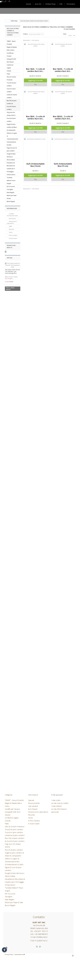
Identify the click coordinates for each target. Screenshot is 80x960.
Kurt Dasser (12, 218)
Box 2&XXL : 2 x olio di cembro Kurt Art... (63, 117)
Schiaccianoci (11, 174)
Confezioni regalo (10, 66)
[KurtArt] (9, 9)
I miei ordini (55, 800)
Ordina (25, 34)
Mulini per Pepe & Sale (11, 197)
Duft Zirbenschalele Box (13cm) (35, 165)
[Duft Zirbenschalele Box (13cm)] (35, 149)
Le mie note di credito (59, 803)
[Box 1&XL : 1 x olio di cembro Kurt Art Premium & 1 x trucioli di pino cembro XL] (35, 54)
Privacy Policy (9, 954)
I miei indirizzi (56, 806)
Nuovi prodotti (34, 803)
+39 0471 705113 (41, 931)
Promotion (71, 4)
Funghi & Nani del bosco (11, 155)
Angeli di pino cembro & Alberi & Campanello (12, 127)
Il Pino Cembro (13, 235)
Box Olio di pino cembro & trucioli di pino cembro (11, 105)
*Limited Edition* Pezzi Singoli (11, 180)
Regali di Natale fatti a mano (12, 48)
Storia (10, 232)
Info (60, 4)
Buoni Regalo (11, 201)
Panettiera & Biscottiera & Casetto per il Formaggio (11, 167)
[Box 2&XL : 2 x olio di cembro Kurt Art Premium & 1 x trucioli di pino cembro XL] (35, 102)
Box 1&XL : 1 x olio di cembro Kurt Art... (35, 70)
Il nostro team (13, 238)
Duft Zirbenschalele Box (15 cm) (63, 165)
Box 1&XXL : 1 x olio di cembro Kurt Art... (63, 70)
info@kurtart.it (41, 937)
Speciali (9, 258)
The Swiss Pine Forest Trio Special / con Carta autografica (12, 271)
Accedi (66, 11)
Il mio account (57, 795)
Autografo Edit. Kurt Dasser (11, 60)
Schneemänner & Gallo (11, 143)
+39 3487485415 (41, 934)
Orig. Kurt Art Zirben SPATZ (11, 113)
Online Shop (50, 4)
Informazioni (12, 208)
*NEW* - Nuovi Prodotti (11, 42)
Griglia (70, 35)
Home (28, 4)
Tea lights (10, 189)
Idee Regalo (10, 192)
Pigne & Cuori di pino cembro (12, 149)
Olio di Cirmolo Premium (11, 78)
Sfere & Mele (11, 160)
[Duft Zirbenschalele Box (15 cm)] (63, 149)
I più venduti (33, 806)
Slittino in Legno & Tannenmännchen (12, 136)
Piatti (8, 74)
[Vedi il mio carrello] (73, 11)
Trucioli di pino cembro (11, 84)
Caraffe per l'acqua (10, 54)
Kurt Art (38, 4)
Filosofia (11, 229)
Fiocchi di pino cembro (11, 119)
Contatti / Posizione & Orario (12, 214)
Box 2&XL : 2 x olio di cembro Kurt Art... (35, 117)
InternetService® (20, 954)
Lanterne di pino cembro (12, 96)
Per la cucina (11, 186)
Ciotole (9, 71)
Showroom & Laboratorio (11, 222)
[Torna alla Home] (7, 21)
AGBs (10, 226)
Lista (74, 35)
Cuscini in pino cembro (11, 90)
